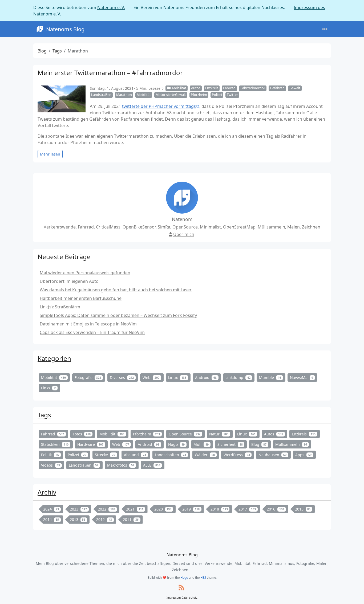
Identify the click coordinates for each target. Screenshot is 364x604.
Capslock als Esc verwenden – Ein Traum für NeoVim (92, 332)
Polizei (217, 94)
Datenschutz (189, 597)
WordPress (237, 454)
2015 (303, 509)
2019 (191, 509)
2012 (104, 519)
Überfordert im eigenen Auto (69, 281)
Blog (42, 51)
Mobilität (179, 88)
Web (151, 377)
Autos (195, 88)
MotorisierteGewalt (171, 94)
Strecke (105, 454)
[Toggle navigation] (325, 29)
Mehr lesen (50, 154)
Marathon (124, 94)
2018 (219, 509)
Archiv (47, 492)
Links (48, 387)
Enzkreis (211, 88)
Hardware (90, 444)
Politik (50, 454)
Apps (303, 454)
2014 (51, 519)
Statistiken (54, 444)
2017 (247, 509)
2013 (78, 519)
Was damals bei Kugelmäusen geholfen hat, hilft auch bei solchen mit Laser (116, 290)
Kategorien (54, 358)
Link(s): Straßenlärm (60, 307)
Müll (201, 444)
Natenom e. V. (111, 7)
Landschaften (170, 454)
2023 (78, 509)
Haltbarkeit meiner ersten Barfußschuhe (81, 298)
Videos (50, 465)
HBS (203, 577)
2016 (275, 509)
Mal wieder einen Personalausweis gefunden (85, 273)
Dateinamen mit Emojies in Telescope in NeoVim (88, 324)
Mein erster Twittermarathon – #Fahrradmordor (110, 72)
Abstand (135, 454)
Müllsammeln (291, 444)
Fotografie (88, 377)
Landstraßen (101, 94)
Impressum (174, 597)
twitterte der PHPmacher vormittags (159, 106)
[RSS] (181, 587)
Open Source (185, 433)
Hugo (176, 444)
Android (206, 377)
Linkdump (237, 377)
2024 (51, 509)
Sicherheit (230, 444)
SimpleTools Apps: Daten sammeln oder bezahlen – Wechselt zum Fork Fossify (118, 315)
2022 (106, 509)
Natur (218, 433)
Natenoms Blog (65, 29)
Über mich (183, 234)
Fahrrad (229, 88)
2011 (131, 519)
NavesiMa (301, 377)
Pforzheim (199, 94)
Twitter (232, 94)
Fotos (82, 433)
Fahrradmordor (252, 88)
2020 (163, 509)
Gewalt (294, 88)
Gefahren (277, 88)
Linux (177, 377)
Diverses (122, 377)
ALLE (151, 465)
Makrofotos (120, 465)
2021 (134, 509)
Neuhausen (272, 454)
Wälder (205, 454)
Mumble (270, 377)
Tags (57, 51)
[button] (354, 594)
